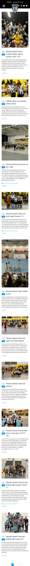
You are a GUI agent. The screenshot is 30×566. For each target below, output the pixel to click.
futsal (8, 183)
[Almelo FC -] (15, 6)
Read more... (4, 73)
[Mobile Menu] (4, 6)
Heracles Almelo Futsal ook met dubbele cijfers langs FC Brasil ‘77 (17, 485)
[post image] (15, 30)
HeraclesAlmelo (14, 231)
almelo (4, 183)
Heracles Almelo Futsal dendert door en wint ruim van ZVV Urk (16, 433)
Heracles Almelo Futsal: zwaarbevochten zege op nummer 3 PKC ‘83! (14, 54)
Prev (7, 564)
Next (22, 564)
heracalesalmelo (14, 183)
